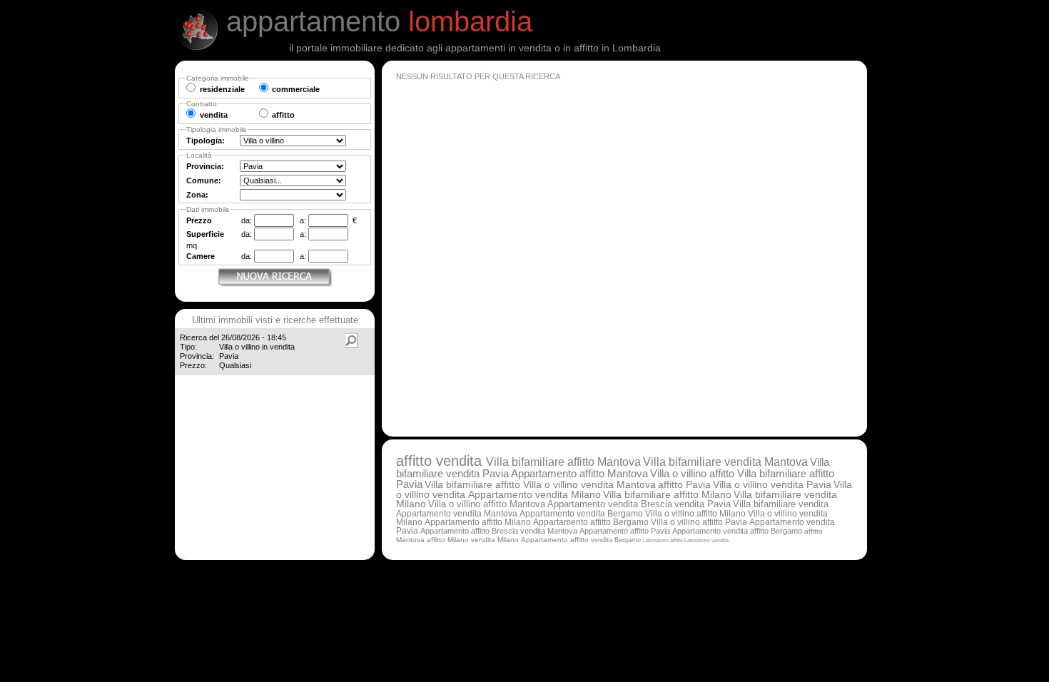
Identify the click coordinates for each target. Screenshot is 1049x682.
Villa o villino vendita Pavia (772, 484)
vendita (461, 461)
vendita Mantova (548, 530)
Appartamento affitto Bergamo (591, 521)
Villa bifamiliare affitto (474, 484)
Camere (200, 256)
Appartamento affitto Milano (478, 522)
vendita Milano (495, 540)
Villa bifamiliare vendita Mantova (725, 462)
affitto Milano (448, 540)
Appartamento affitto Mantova (579, 473)
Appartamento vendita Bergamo (581, 514)
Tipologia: (205, 140)
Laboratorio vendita (706, 540)
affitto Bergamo (776, 530)
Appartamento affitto (556, 540)
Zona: (197, 194)
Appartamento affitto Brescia (469, 530)
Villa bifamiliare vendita (780, 504)
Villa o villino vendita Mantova (589, 484)
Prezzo (199, 220)
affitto (416, 461)
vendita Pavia (702, 504)
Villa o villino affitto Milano (695, 514)
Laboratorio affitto (663, 540)
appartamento (379, 21)
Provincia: (205, 166)
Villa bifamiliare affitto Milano (667, 494)
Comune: (203, 180)
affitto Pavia (684, 484)
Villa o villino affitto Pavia (699, 521)
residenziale (222, 89)
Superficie (205, 234)
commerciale (296, 89)
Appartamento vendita (711, 530)
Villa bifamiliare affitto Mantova (563, 462)
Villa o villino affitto (693, 473)
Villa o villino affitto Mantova (486, 504)
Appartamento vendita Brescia (609, 504)
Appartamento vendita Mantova (456, 514)
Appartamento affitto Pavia (624, 530)
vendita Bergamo (616, 540)
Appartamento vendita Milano (534, 494)
